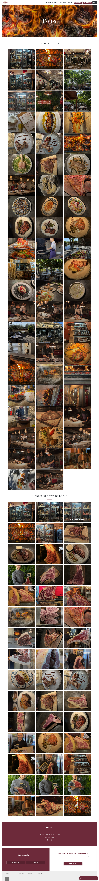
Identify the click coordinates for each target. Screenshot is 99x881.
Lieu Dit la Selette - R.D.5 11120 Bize (57, 834)
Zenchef (42, 873)
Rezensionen (63, 2)
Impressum (7, 875)
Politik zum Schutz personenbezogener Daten (35, 875)
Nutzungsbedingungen (16, 875)
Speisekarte (49, 2)
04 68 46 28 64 (49, 837)
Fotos (55, 2)
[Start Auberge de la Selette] (5, 2)
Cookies (50, 875)
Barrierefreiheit (57, 875)
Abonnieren (73, 863)
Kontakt (70, 2)
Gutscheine (87, 2)
